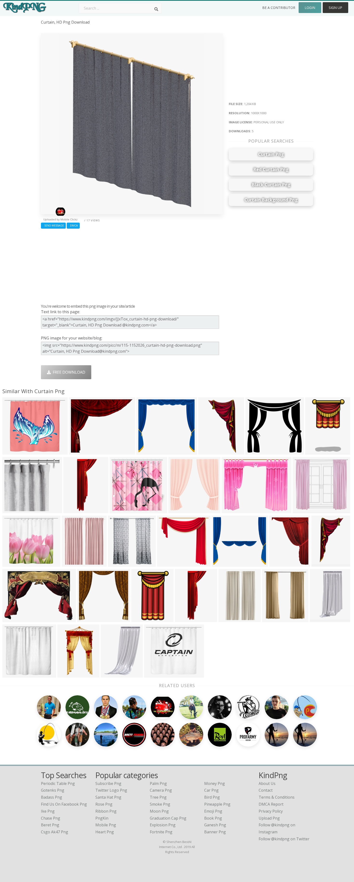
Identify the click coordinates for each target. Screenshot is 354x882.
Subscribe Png (108, 783)
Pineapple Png (217, 804)
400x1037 (184, 619)
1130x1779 (142, 619)
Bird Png (212, 797)
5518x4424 (232, 510)
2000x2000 (72, 563)
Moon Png (159, 811)
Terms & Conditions (277, 797)
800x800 (118, 510)
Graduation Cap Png (168, 818)
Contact (266, 790)
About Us (267, 783)
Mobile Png (105, 825)
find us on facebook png (64, 804)
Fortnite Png (161, 832)
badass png (51, 797)
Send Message (53, 225)
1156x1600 (68, 674)
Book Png (213, 818)
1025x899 (12, 451)
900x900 (271, 619)
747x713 (301, 510)
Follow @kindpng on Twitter (284, 839)
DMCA (73, 225)
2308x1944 (79, 451)
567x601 (117, 563)
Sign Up (335, 7)
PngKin (101, 818)
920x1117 (73, 510)
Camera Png (161, 790)
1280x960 (319, 619)
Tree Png (158, 797)
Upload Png (269, 818)
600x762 (11, 619)
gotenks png (52, 790)
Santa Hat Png (108, 797)
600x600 (11, 674)
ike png (48, 811)
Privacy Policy (271, 811)
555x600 (177, 510)
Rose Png (103, 804)
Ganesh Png (215, 825)
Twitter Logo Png (111, 790)
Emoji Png (213, 811)
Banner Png (215, 832)
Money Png (214, 783)
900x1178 (279, 563)
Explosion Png (163, 825)
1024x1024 (13, 510)
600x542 (220, 563)
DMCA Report (271, 804)
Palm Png (158, 783)
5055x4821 (168, 563)
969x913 (145, 451)
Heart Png (104, 832)
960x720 (109, 674)
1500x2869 (209, 451)
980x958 (254, 451)
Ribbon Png (106, 811)
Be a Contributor (278, 7)
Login (310, 7)
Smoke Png (160, 804)
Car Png (211, 790)
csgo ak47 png (54, 832)
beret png (50, 825)
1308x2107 (316, 451)
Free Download (68, 372)
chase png (50, 818)
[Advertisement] (132, 265)
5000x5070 (88, 619)
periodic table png (58, 783)
